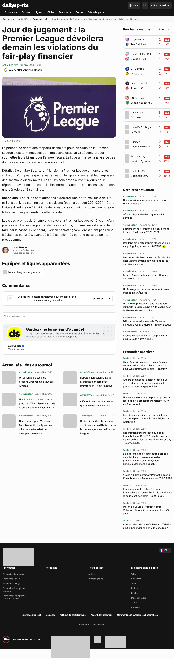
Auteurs (92, 574)
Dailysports (8, 19)
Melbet (134, 588)
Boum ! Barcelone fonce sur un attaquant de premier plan (146, 277)
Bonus (79, 12)
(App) (143, 597)
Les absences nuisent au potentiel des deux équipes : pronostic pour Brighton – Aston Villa (146, 418)
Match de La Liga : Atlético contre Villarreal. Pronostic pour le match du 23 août (146, 510)
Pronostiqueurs (95, 578)
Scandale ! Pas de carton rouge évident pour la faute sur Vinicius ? (145, 337)
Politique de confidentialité (73, 615)
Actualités (23, 19)
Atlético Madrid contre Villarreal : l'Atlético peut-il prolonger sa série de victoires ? (147, 526)
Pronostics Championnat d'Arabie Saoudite (14, 597)
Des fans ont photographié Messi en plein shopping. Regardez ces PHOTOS (146, 244)
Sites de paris (96, 12)
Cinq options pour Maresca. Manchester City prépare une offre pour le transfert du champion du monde (35, 427)
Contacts (50, 615)
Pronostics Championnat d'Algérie (14, 589)
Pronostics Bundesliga (13, 574)
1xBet (133, 574)
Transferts (65, 12)
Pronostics (10, 12)
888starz (135, 607)
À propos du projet (31, 615)
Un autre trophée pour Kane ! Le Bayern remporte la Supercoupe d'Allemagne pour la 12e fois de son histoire (147, 307)
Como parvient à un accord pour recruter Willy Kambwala (146, 202)
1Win (133, 583)
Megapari (135, 597)
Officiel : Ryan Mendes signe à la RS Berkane (143, 216)
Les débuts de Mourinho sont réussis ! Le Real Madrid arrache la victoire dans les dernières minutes (146, 261)
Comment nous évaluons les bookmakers (137, 615)
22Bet (134, 602)
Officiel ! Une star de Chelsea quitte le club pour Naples (96, 403)
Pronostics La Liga (11, 583)
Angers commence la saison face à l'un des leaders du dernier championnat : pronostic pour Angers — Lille (145, 383)
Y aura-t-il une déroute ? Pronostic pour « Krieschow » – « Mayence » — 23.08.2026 (147, 476)
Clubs (50, 12)
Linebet (134, 593)
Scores (26, 12)
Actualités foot (40, 19)
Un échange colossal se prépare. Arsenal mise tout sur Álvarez (36, 381)
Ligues (39, 12)
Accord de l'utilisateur (101, 615)
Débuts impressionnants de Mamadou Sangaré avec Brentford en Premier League (96, 381)
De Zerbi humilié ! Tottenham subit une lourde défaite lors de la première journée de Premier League (98, 427)
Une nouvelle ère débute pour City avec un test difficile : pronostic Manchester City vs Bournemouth (147, 401)
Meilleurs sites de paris (145, 567)
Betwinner (136, 578)
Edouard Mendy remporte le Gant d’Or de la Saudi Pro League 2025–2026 (146, 230)
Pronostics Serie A (12, 578)
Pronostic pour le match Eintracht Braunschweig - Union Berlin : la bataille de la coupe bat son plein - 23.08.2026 (147, 492)
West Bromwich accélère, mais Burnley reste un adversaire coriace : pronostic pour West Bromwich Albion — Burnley (145, 365)
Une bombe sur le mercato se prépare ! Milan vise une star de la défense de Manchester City (37, 403)
